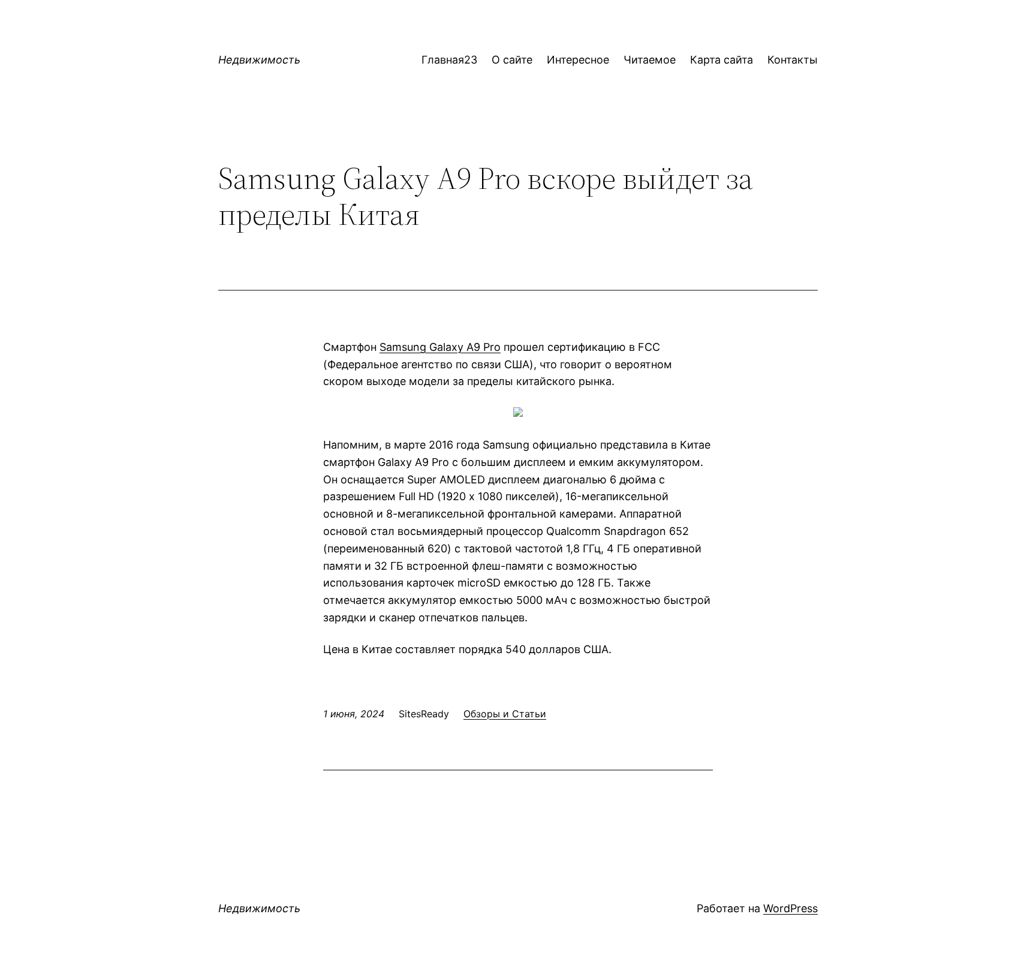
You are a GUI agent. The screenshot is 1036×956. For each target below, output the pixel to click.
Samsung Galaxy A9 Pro (440, 347)
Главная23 (449, 59)
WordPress (790, 908)
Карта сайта (721, 59)
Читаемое (650, 59)
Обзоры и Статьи (504, 714)
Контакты (792, 59)
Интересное (578, 59)
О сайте (512, 59)
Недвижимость (259, 59)
